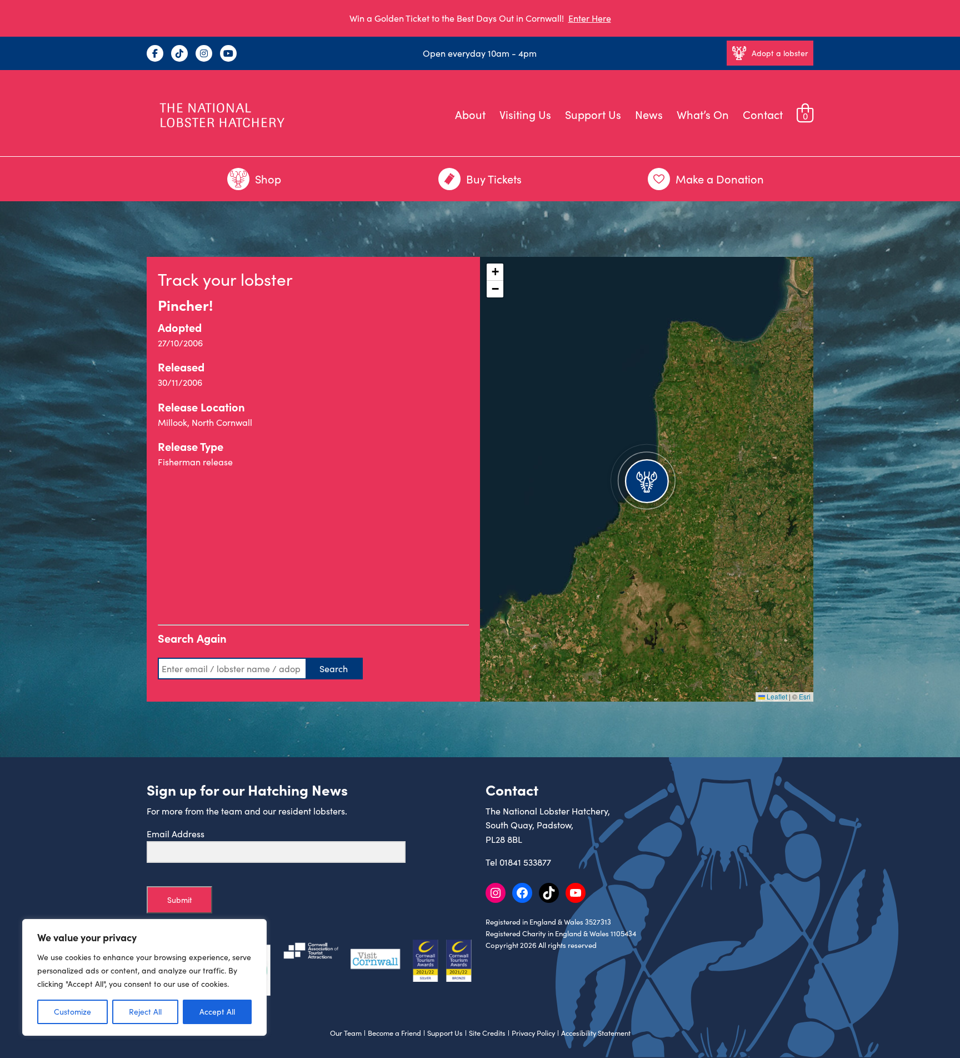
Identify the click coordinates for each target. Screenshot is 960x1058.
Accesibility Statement (596, 1033)
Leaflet (776, 696)
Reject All (145, 1011)
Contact (763, 114)
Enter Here (589, 18)
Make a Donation (720, 178)
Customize (72, 1011)
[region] (144, 977)
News (649, 114)
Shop (268, 178)
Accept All (217, 1011)
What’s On (703, 114)
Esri (805, 696)
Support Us (593, 114)
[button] (646, 479)
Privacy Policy (533, 1033)
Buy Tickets (494, 178)
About (470, 114)
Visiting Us (525, 114)
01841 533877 (525, 862)
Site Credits (487, 1033)
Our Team (346, 1033)
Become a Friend (394, 1033)
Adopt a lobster (780, 53)
